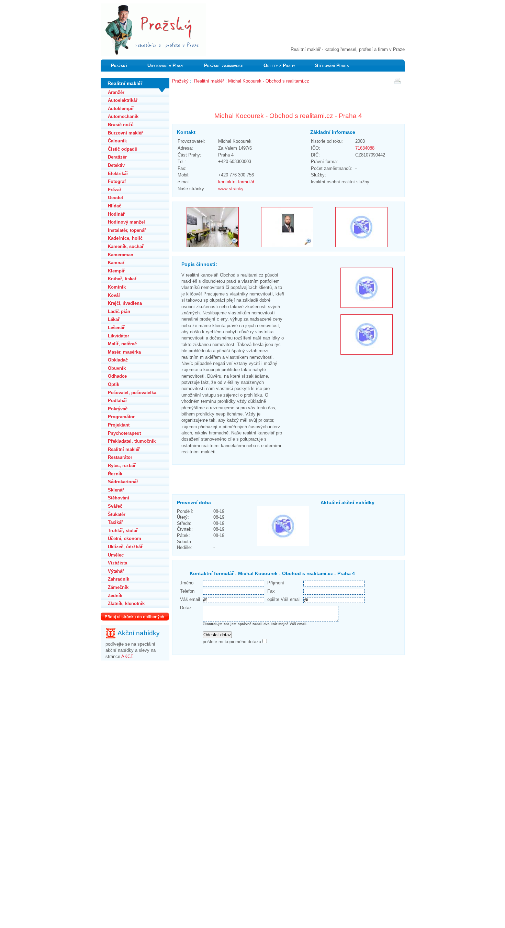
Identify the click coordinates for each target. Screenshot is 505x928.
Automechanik (123, 116)
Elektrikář (118, 173)
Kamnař (116, 262)
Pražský (119, 65)
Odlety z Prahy (279, 65)
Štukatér (116, 514)
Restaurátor (120, 457)
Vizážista (117, 562)
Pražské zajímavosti (224, 65)
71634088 (364, 148)
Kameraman (120, 254)
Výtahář (116, 571)
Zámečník (118, 587)
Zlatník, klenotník (126, 603)
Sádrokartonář (123, 481)
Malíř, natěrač (122, 343)
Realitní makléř (124, 449)
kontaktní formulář (236, 181)
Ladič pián (119, 311)
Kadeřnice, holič (125, 238)
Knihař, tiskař (122, 278)
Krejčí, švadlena (125, 303)
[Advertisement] (324, 27)
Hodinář (116, 214)
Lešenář (116, 327)
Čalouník (117, 140)
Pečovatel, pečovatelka (132, 392)
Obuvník (117, 368)
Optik (113, 384)
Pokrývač (117, 408)
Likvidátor (118, 335)
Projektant (119, 425)
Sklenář (116, 490)
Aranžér (116, 92)
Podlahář (117, 400)
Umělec (116, 555)
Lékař (114, 319)
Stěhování (118, 497)
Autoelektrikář (122, 100)
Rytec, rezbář (122, 465)
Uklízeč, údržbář (125, 546)
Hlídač (114, 205)
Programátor (121, 416)
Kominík (117, 287)
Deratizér (117, 157)
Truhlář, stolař (123, 530)
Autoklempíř (121, 108)
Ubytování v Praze (165, 65)
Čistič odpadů (122, 149)
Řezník (115, 473)
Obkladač (118, 360)
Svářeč (115, 506)
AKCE (127, 656)
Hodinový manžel (126, 222)
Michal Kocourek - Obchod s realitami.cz (268, 81)
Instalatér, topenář (127, 230)
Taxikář (115, 522)
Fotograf (117, 181)
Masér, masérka (124, 352)
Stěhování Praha (332, 65)
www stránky (231, 188)
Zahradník (118, 579)
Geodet (115, 197)
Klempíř (116, 270)
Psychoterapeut (124, 433)
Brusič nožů (121, 124)
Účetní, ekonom (124, 538)
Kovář (114, 295)
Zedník (115, 595)
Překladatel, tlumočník (132, 441)
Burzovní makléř (125, 133)
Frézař (114, 189)
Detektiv (116, 165)
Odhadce (117, 376)
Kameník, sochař (126, 246)
